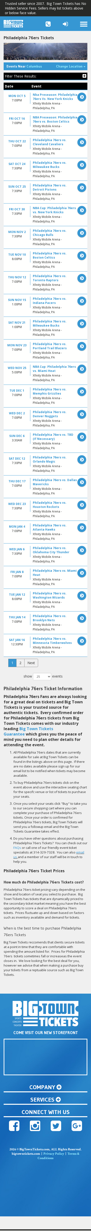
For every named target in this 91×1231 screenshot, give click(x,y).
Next (31, 662)
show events (43, 676)
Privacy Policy (53, 1154)
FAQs (17, 847)
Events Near (24, 66)
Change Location (71, 66)
